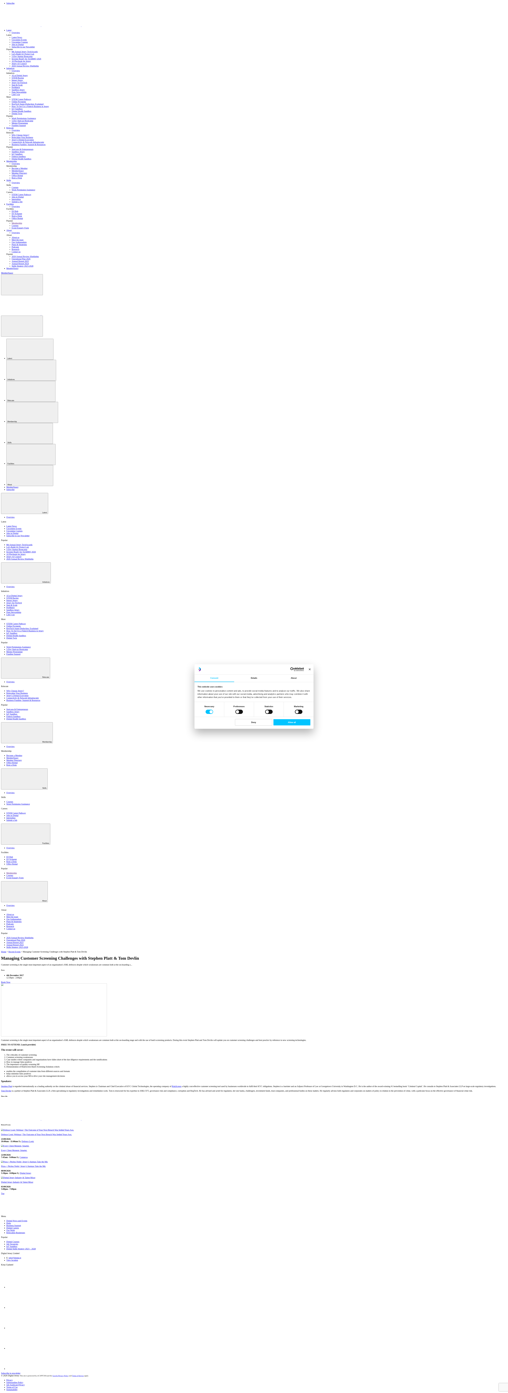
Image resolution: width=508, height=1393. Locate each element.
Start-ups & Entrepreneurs (22, 149)
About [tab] (294, 678)
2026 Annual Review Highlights (25, 66)
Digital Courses (12, 1242)
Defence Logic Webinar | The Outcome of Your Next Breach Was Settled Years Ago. (36, 1134)
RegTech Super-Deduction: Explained (28, 104)
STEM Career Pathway (21, 99)
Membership (11, 161)
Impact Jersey (17, 80)
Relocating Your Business (22, 137)
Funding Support (19, 125)
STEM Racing (18, 78)
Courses (15, 187)
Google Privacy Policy (61, 1376)
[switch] (239, 712)
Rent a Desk (17, 178)
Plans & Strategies (19, 244)
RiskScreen (176, 1086)
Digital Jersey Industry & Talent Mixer (17, 1182)
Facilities (10, 204)
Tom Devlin (6, 1091)
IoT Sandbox (17, 109)
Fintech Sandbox (19, 156)
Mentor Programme (20, 123)
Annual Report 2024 (20, 264)
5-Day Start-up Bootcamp (22, 121)
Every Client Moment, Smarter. (14, 1150)
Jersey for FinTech (19, 83)
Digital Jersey (25, 1173)
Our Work (10, 1230)
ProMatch (16, 87)
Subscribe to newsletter (10, 1373)
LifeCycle (16, 94)
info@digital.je (15, 1258)
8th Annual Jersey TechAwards (25, 52)
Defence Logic (28, 1141)
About (9, 230)
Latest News (17, 37)
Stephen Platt (6, 1086)
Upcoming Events (19, 40)
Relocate (10, 128)
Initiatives (10, 68)
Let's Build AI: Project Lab (23, 54)
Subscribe (10, 3)
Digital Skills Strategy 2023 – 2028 (21, 1249)
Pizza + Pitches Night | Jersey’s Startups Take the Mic (23, 1166)
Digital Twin (17, 113)
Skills (8, 180)
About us (15, 237)
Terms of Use (12, 1387)
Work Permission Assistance (23, 190)
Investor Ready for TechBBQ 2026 (26, 59)
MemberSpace (18, 171)
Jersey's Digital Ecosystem (23, 140)
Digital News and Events (16, 1221)
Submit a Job (17, 202)
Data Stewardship (19, 92)
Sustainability (12, 1390)
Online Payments (19, 102)
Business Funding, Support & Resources (29, 144)
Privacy (9, 1380)
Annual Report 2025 (20, 261)
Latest (8, 30)
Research (15, 249)
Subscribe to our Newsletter (23, 47)
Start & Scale (17, 85)
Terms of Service (78, 1376)
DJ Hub (15, 211)
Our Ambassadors (19, 242)
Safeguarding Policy (14, 1382)
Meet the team (17, 240)
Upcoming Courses (20, 42)
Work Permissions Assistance (24, 118)
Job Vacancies (12, 1244)
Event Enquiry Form (20, 228)
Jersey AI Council (19, 63)
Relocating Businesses (15, 1233)
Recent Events (14, 952)
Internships (16, 199)
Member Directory (19, 173)
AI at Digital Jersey (20, 75)
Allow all (292, 722)
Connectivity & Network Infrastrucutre (28, 142)
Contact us (16, 252)
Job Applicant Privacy (15, 1385)
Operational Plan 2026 (21, 259)
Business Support (13, 1225)
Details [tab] (254, 678)
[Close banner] (310, 669)
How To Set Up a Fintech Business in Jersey (30, 106)
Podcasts (15, 247)
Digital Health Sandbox (21, 111)
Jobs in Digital (18, 44)
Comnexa (24, 1157)
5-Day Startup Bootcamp (22, 56)
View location (12, 1260)
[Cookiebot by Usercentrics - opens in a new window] (292, 669)
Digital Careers (12, 1228)
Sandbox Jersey (18, 90)
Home (3, 952)
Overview (16, 32)
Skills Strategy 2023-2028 (22, 266)
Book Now (5, 982)
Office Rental (17, 175)
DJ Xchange (17, 214)
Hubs (8, 1223)
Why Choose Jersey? (20, 135)
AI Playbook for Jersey (21, 61)
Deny (253, 722)
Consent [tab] (214, 678)
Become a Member (20, 168)
